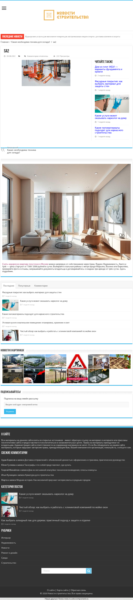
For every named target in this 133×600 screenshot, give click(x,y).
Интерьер (6, 538)
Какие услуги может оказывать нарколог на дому (111, 116)
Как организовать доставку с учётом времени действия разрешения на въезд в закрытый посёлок (69, 36)
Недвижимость (8, 543)
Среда (4, 558)
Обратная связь (78, 590)
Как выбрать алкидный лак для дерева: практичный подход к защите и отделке (45, 520)
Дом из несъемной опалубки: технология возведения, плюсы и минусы (62, 470)
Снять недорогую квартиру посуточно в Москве (25, 264)
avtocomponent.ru (79, 599)
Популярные (24, 286)
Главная (5, 42)
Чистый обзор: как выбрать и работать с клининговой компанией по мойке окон (58, 331)
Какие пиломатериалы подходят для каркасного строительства (109, 130)
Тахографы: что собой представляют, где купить (47, 465)
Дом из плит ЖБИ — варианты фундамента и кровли (108, 69)
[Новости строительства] (66, 16)
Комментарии (41, 286)
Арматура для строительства (39, 475)
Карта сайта (62, 590)
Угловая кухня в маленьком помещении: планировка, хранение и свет (36, 322)
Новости (5, 548)
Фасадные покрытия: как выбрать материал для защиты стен (108, 84)
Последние (8, 286)
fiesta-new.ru (64, 599)
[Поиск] (88, 571)
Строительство (8, 563)
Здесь (123, 269)
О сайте (51, 590)
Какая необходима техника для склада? (30, 42)
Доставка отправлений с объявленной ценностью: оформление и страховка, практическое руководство (74, 460)
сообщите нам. (124, 447)
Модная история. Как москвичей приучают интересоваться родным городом (53, 480)
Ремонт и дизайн (9, 553)
